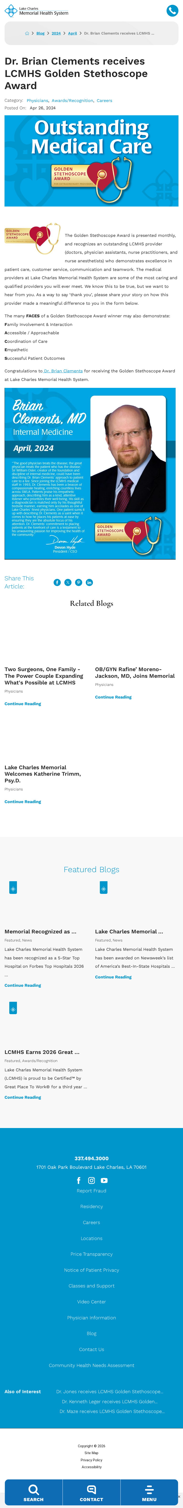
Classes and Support (92, 1286)
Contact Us (91, 1349)
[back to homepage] (30, 33)
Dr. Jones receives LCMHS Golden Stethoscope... (109, 1391)
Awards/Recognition (72, 100)
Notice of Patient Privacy (91, 1270)
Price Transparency (92, 1254)
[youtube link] (104, 1180)
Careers (104, 100)
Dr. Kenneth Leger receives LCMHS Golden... (110, 1401)
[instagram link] (91, 1180)
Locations (91, 1238)
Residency (91, 1206)
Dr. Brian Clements (63, 370)
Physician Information (91, 1318)
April (72, 33)
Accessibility (92, 1467)
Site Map (91, 1453)
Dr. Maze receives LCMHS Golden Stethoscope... (112, 1411)
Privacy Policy (91, 1460)
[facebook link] (78, 1180)
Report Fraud (91, 1191)
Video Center (91, 1302)
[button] (179, 1497)
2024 (56, 33)
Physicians (37, 100)
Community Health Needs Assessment (91, 1365)
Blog (40, 33)
